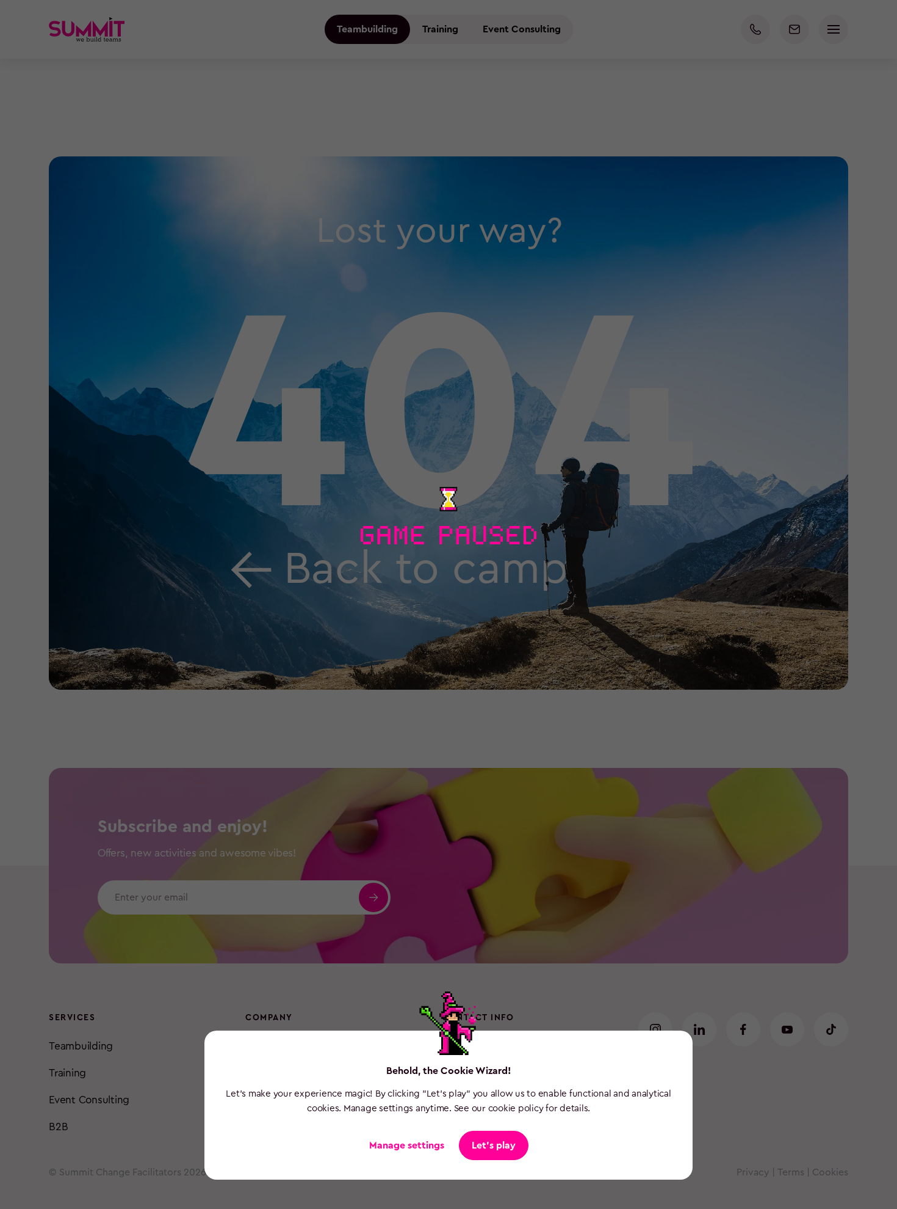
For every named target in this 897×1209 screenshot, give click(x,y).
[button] (493, 1145)
